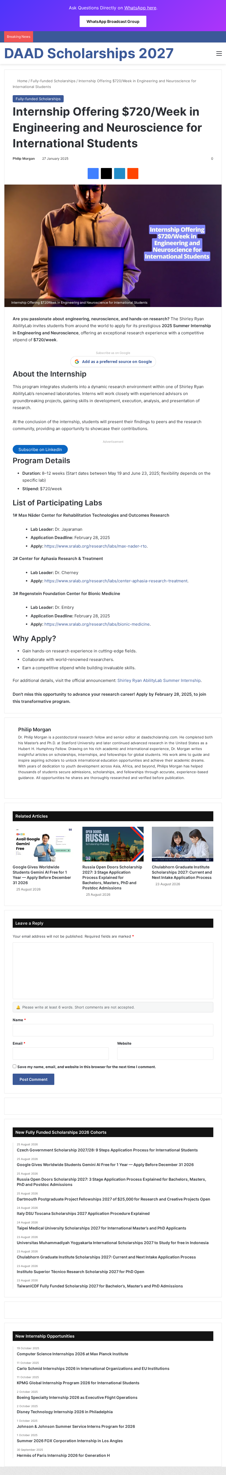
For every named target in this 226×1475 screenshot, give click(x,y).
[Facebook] (93, 173)
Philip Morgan (24, 158)
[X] (106, 173)
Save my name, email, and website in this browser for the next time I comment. (86, 1067)
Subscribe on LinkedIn (40, 449)
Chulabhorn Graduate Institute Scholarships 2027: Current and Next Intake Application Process (182, 872)
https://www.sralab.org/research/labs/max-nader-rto (95, 546)
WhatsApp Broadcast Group (113, 21)
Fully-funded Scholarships (53, 81)
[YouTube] (48, 786)
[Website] (21, 786)
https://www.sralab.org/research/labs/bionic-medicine (97, 624)
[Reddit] (132, 173)
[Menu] (219, 55)
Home (22, 81)
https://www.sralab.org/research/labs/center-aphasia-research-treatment (115, 580)
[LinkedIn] (119, 173)
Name (19, 1020)
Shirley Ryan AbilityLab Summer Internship (159, 680)
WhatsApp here (140, 7)
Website (124, 1043)
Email (19, 1043)
